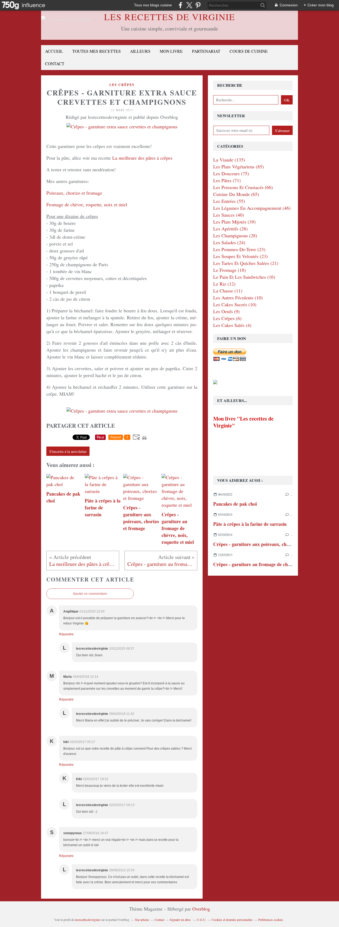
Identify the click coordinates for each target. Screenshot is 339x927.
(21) (245, 263)
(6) (227, 318)
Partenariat (206, 51)
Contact (54, 63)
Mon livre (171, 51)
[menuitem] (54, 51)
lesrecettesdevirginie (87, 919)
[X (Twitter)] (189, 5)
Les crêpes (122, 84)
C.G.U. (201, 919)
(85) (238, 166)
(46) (252, 208)
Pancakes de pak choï (235, 503)
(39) (234, 221)
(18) (229, 270)
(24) (229, 242)
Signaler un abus (180, 919)
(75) (231, 173)
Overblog (201, 909)
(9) (226, 311)
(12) (224, 284)
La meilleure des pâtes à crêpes (142, 158)
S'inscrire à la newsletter (68, 451)
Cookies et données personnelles (232, 919)
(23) (239, 249)
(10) (238, 297)
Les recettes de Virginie (169, 17)
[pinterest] (198, 5)
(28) (230, 228)
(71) (227, 180)
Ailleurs (140, 51)
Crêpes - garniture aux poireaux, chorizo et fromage (266, 544)
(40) (228, 215)
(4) (232, 325)
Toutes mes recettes (96, 51)
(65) (236, 194)
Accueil (54, 51)
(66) (243, 187)
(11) (227, 290)
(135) (229, 159)
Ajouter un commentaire (90, 594)
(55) (229, 201)
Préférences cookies (270, 919)
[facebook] (180, 5)
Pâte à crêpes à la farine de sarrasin (250, 524)
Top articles (142, 919)
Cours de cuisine (249, 51)
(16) (244, 277)
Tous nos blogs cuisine (153, 5)
